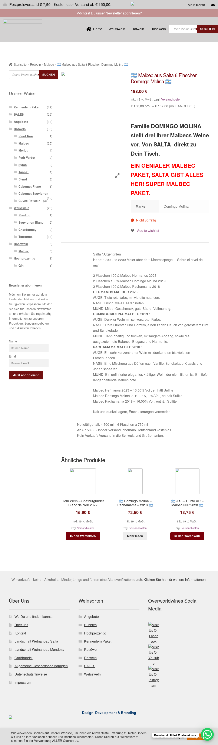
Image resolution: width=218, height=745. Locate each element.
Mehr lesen (135, 536)
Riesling (24, 215)
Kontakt (20, 633)
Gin (21, 265)
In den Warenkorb (83, 536)
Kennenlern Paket (27, 107)
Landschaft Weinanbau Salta (36, 641)
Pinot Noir (26, 136)
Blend (23, 179)
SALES (19, 114)
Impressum (22, 682)
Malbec (49, 64)
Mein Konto (196, 4)
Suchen (207, 28)
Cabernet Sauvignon (33, 193)
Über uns (21, 624)
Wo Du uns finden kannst (33, 616)
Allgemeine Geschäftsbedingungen (41, 665)
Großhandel (23, 657)
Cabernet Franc (30, 186)
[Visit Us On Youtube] (178, 655)
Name (13, 341)
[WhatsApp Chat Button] (207, 734)
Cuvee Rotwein (29, 201)
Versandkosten (171, 99)
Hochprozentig (24, 258)
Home (96, 28)
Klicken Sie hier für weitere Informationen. (175, 579)
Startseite (20, 64)
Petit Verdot (27, 157)
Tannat (24, 172)
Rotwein (138, 28)
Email (12, 356)
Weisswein (117, 28)
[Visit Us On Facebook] (178, 633)
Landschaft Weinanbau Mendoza (39, 649)
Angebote (21, 121)
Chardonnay (27, 229)
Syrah (23, 165)
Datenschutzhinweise (30, 674)
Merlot (23, 150)
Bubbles (90, 624)
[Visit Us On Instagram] (178, 677)
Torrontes (26, 236)
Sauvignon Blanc (31, 222)
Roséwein (158, 28)
